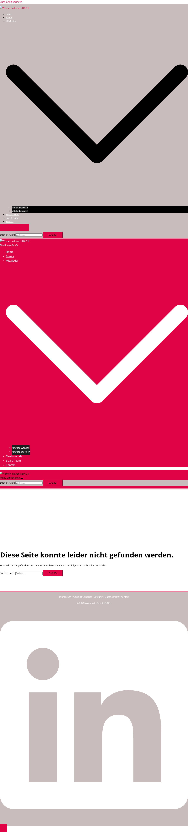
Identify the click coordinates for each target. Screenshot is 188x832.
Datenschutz (112, 596)
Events (9, 17)
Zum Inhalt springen (11, 2)
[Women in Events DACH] (14, 8)
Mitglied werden (20, 207)
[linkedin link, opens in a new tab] (94, 821)
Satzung (98, 596)
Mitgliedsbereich (20, 211)
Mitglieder (11, 21)
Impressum (65, 596)
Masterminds (12, 214)
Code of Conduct (82, 596)
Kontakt (9, 221)
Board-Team (12, 218)
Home (9, 14)
